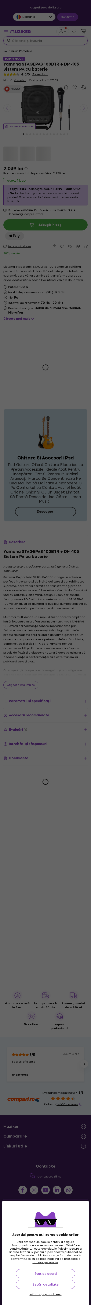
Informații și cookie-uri (46, 1294)
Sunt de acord (45, 1273)
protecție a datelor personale (56, 1260)
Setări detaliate (45, 1284)
